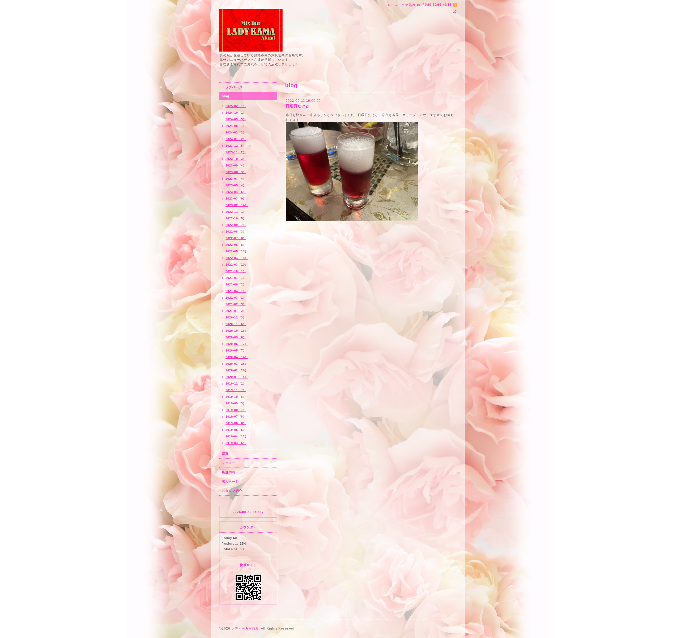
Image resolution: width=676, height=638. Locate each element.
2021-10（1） (236, 271)
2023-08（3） (236, 172)
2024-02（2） (236, 132)
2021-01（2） (236, 310)
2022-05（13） (237, 251)
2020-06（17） (237, 343)
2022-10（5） (236, 218)
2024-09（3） (236, 119)
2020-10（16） (237, 330)
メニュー (229, 463)
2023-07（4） (236, 178)
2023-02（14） (237, 205)
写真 (225, 454)
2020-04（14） (237, 357)
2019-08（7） (236, 410)
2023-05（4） (236, 185)
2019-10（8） (236, 396)
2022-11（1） (236, 211)
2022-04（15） (237, 258)
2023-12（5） (236, 145)
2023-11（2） (236, 152)
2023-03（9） (236, 198)
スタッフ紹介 (232, 491)
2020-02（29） (237, 370)
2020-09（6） (236, 337)
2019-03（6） (236, 443)
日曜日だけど (297, 106)
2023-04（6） (236, 191)
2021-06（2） (236, 284)
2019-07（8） (236, 416)
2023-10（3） (236, 158)
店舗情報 (229, 472)
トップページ (232, 87)
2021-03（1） (236, 297)
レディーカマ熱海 (245, 628)
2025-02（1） (236, 106)
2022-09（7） (236, 224)
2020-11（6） (236, 324)
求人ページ (230, 481)
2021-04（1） (236, 291)
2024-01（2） (236, 139)
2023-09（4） (236, 165)
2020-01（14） (237, 376)
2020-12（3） (236, 317)
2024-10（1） (236, 112)
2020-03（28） (237, 363)
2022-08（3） (236, 231)
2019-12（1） (236, 383)
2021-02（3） (236, 304)
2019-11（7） (236, 390)
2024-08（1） (236, 125)
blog (225, 96)
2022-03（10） (237, 264)
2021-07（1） (236, 277)
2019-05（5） (236, 429)
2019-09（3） (236, 403)
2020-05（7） (236, 350)
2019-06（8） (236, 423)
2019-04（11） (237, 436)
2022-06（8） (236, 244)
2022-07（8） (236, 238)
